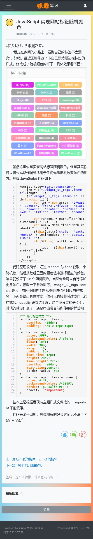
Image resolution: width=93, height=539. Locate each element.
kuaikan (21, 34)
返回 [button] (46, 509)
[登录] (85, 6)
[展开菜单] (8, 6)
